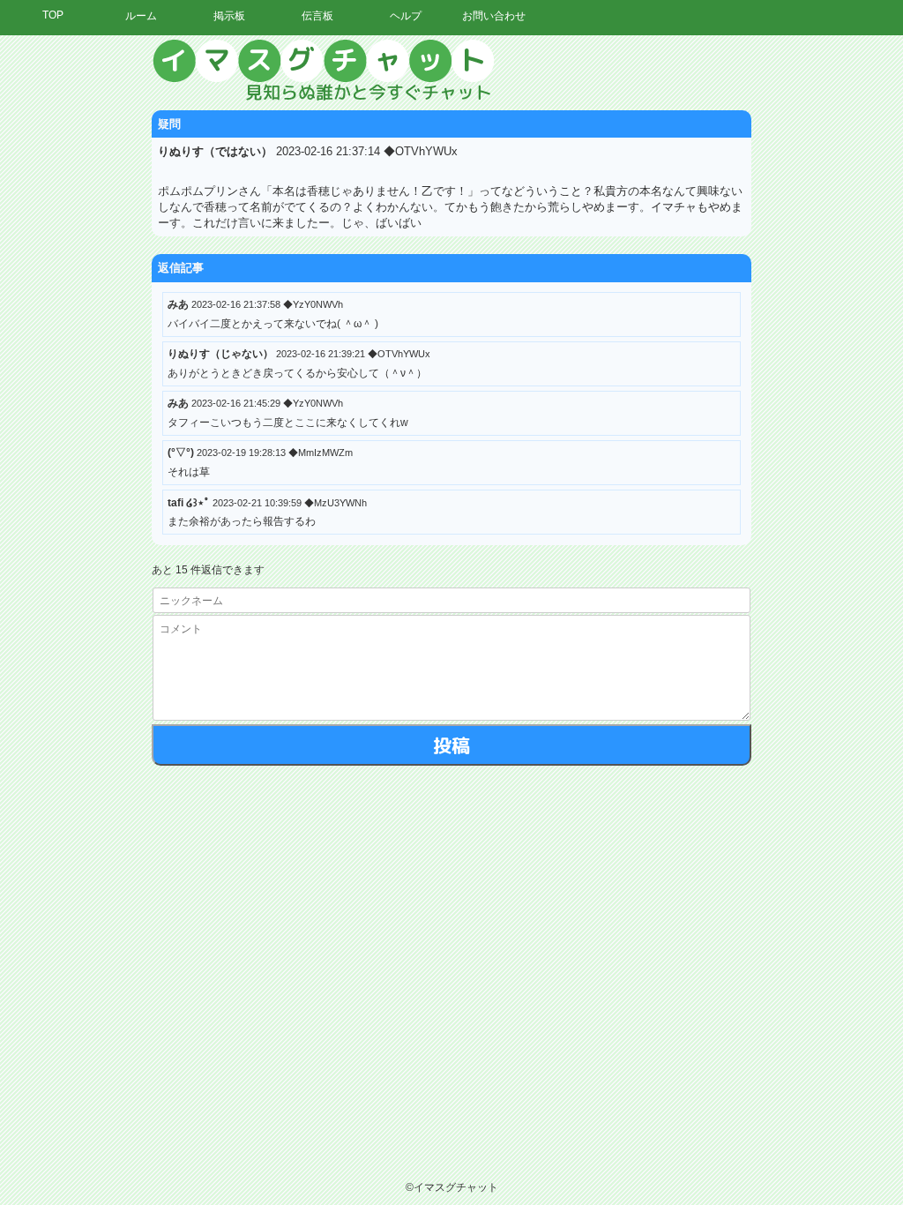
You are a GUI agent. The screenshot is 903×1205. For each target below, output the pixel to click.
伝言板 (317, 16)
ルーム (141, 16)
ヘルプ (406, 16)
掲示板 (229, 16)
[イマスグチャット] (451, 70)
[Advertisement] (739, 304)
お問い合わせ (494, 16)
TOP (52, 15)
